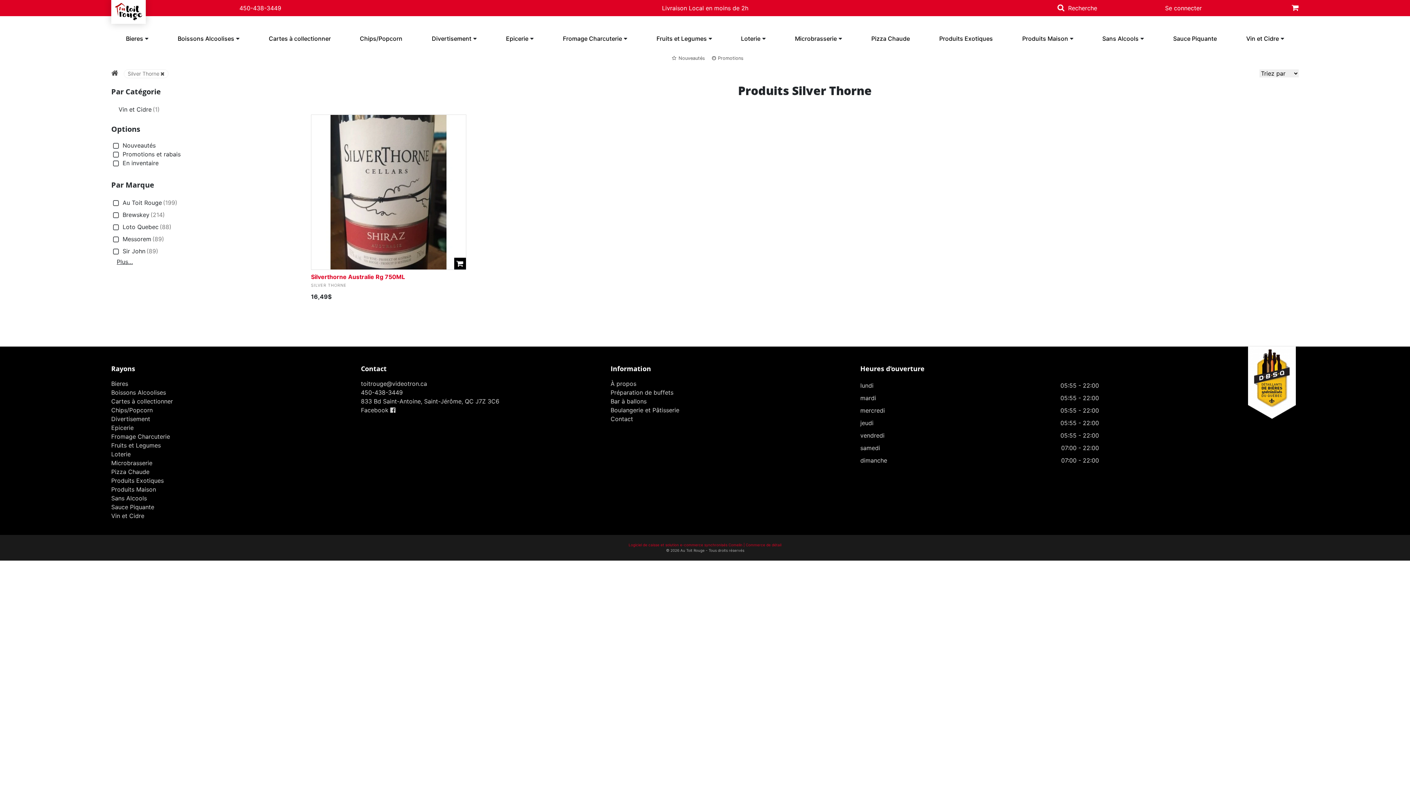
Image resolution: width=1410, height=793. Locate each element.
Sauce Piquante (1195, 38)
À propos (623, 383)
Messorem (143, 239)
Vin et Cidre (1262, 38)
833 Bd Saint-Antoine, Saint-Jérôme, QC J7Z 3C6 (430, 401)
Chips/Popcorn (381, 38)
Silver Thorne (143, 73)
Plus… (125, 261)
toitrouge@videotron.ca (394, 383)
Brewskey (144, 214)
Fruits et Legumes (682, 38)
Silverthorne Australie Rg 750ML (358, 276)
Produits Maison (1045, 38)
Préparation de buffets (642, 392)
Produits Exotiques (966, 38)
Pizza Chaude (890, 38)
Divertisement (451, 38)
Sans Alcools (1120, 38)
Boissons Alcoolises (206, 38)
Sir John (140, 251)
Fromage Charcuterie (592, 38)
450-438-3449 (260, 8)
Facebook (375, 410)
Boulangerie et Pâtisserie (645, 410)
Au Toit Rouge (150, 202)
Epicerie (517, 38)
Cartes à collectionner (300, 38)
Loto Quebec (147, 227)
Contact (622, 419)
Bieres (134, 38)
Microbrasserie (816, 38)
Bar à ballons (629, 401)
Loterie (750, 38)
